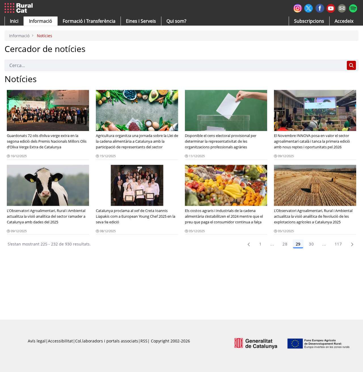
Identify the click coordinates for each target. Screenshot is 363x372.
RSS (143, 341)
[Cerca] (351, 65)
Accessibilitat (60, 341)
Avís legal (37, 341)
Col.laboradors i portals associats (106, 341)
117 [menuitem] (338, 244)
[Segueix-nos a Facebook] (319, 7)
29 (298, 244)
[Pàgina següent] (352, 244)
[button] (14, 21)
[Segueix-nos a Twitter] (308, 7)
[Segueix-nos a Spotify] (353, 7)
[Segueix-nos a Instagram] (297, 7)
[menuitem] (89, 21)
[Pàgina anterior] (249, 244)
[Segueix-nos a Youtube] (330, 8)
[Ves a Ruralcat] (20, 8)
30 (311, 244)
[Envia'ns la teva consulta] (341, 7)
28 (284, 244)
